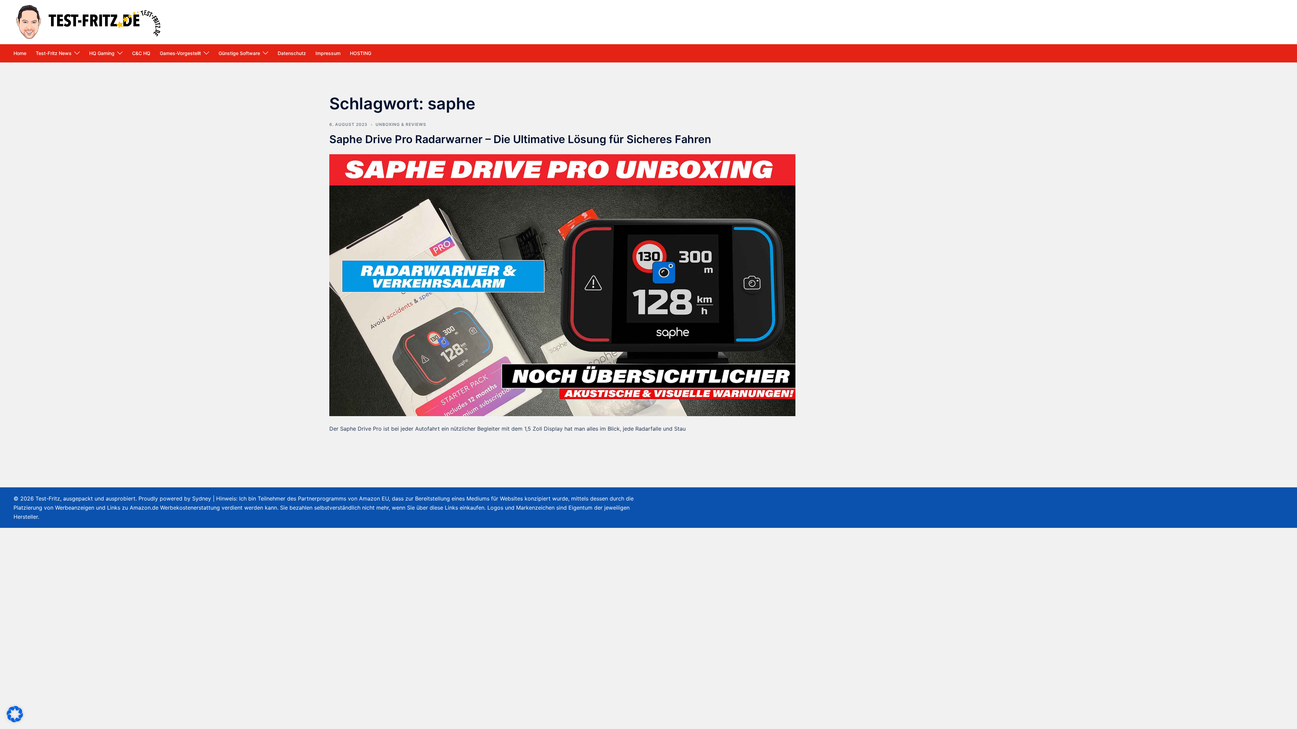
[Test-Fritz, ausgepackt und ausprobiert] (90, 21)
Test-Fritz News (54, 53)
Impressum (327, 53)
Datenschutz (292, 53)
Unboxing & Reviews (401, 124)
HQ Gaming (102, 53)
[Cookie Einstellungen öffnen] (15, 720)
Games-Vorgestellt (180, 53)
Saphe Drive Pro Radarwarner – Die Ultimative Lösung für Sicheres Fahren (520, 139)
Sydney (201, 498)
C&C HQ (141, 53)
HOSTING (360, 53)
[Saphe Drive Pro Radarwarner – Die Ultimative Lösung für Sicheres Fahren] (562, 284)
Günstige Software (239, 53)
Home (20, 53)
